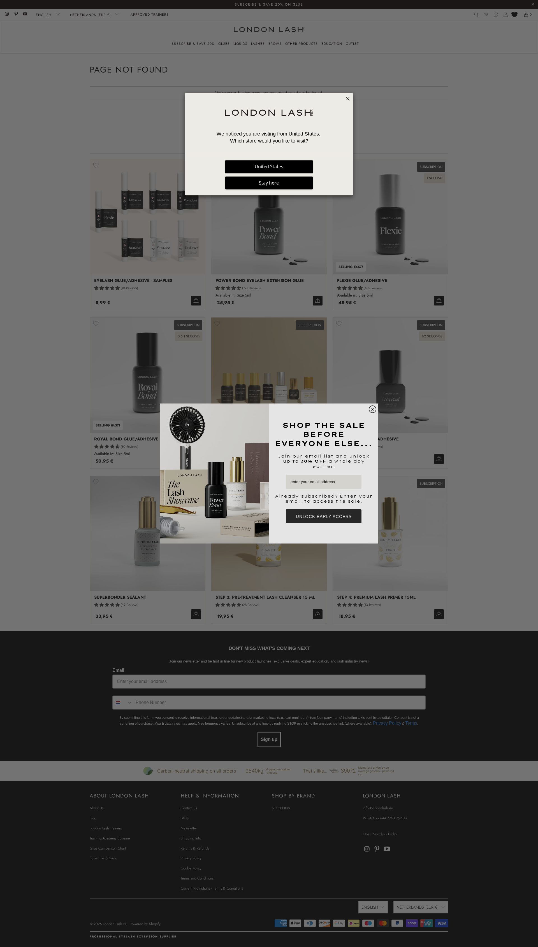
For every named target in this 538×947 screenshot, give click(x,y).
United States (269, 167)
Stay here (269, 183)
